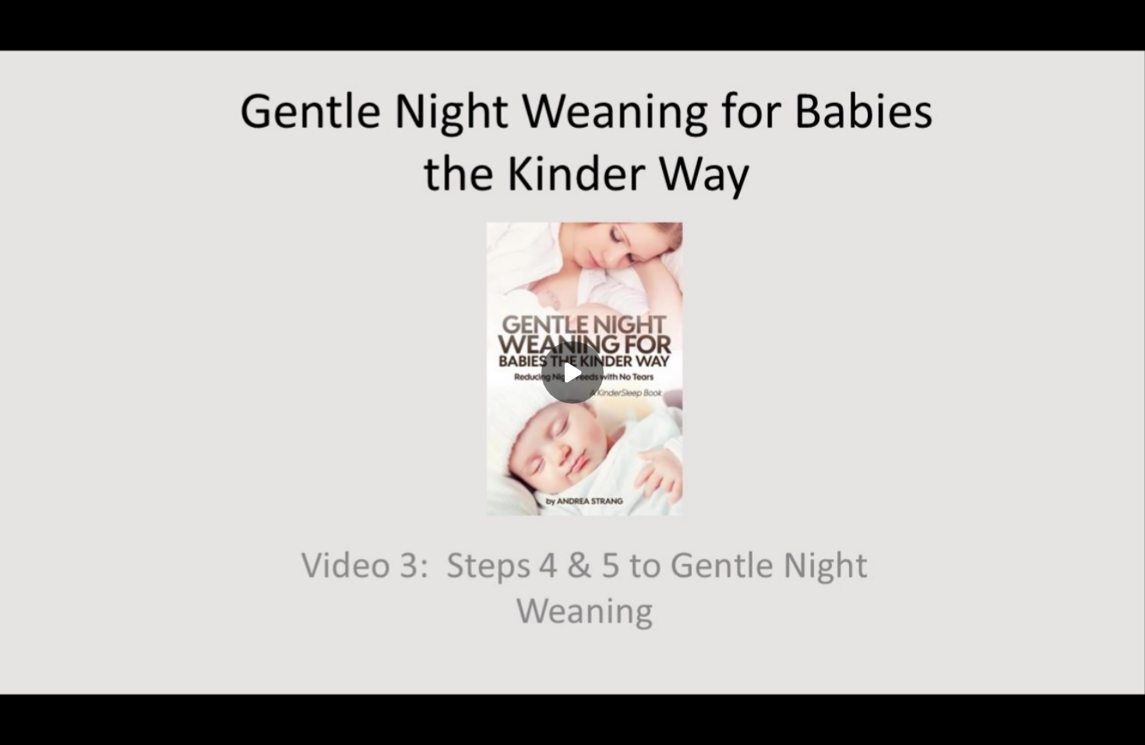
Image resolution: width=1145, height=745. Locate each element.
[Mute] (146, 723)
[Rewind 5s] (53, 723)
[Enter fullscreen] (1123, 723)
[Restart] (21, 723)
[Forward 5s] (115, 723)
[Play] (84, 723)
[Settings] (1060, 723)
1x (1092, 718)
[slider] (572, 699)
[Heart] (572, 723)
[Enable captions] (1029, 723)
